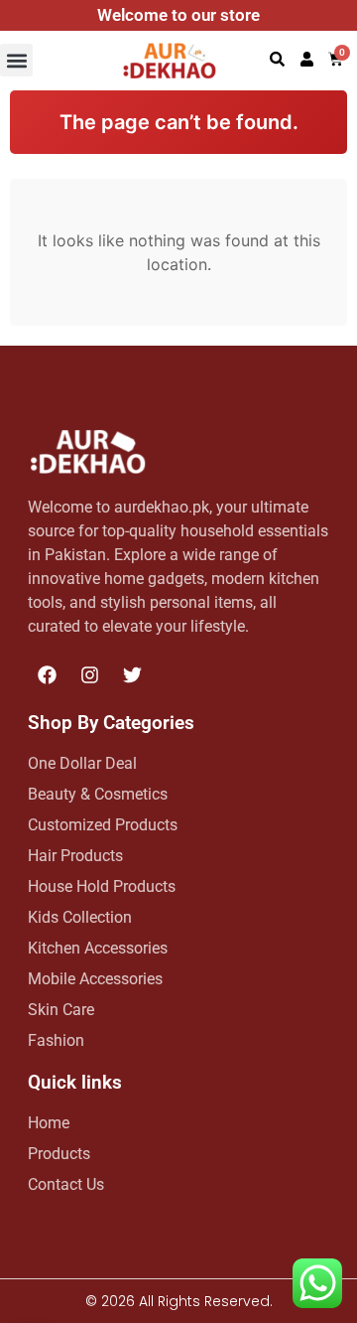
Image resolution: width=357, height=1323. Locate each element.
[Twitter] (132, 674)
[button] (16, 60)
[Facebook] (46, 674)
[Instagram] (89, 674)
